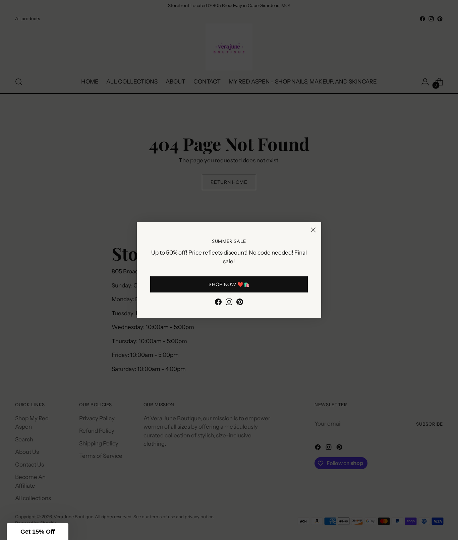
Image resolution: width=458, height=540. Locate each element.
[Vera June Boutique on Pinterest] (240, 303)
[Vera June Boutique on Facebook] (218, 303)
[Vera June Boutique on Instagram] (229, 303)
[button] (37, 531)
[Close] (313, 230)
